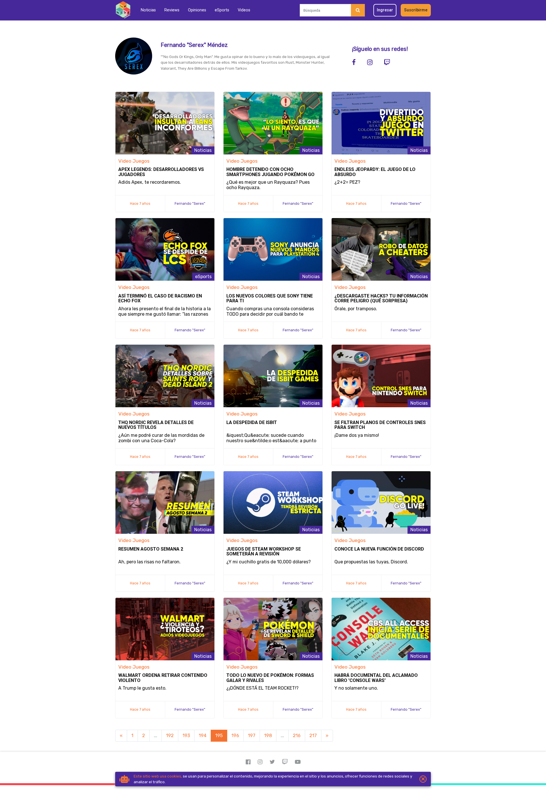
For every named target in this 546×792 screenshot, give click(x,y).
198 (268, 735)
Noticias (148, 10)
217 (313, 735)
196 (235, 735)
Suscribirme (415, 10)
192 (170, 735)
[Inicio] (123, 10)
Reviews (171, 10)
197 (251, 735)
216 (297, 735)
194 (202, 735)
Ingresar (385, 10)
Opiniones (197, 10)
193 (186, 735)
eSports (222, 10)
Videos (244, 10)
